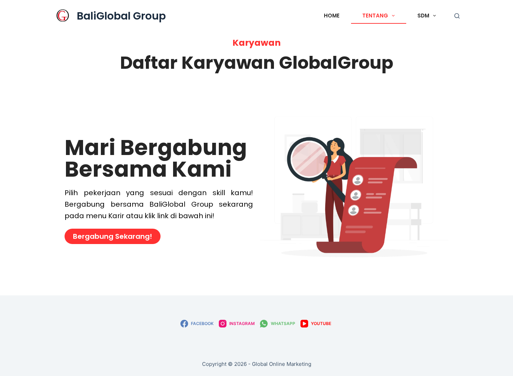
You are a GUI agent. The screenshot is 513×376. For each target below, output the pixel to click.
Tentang (375, 15)
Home (332, 15)
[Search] (457, 16)
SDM (423, 15)
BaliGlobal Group (121, 15)
